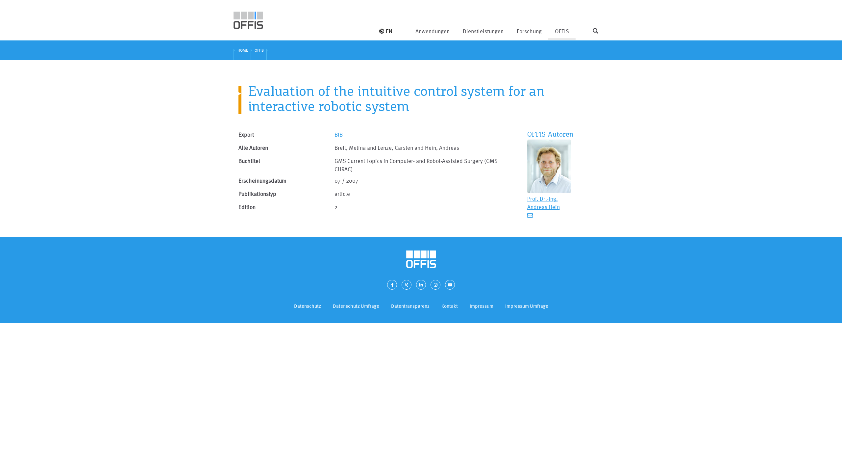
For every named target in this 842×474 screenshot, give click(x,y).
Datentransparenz (410, 306)
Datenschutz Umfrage (356, 306)
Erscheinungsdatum (262, 180)
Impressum (481, 306)
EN (389, 31)
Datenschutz (307, 306)
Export (246, 134)
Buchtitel (249, 161)
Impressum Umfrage (526, 306)
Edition (247, 207)
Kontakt (449, 306)
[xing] (406, 285)
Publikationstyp (257, 194)
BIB (338, 134)
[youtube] (450, 285)
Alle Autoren (253, 148)
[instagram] (435, 285)
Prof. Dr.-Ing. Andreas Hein (543, 203)
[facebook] (392, 285)
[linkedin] (421, 285)
